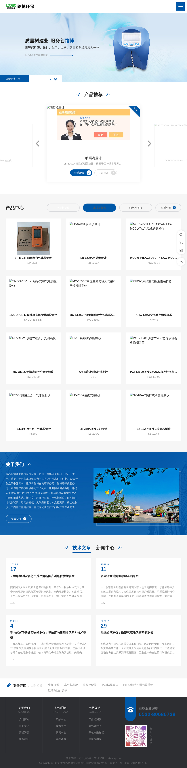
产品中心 (61, 719)
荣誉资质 (24, 732)
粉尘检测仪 (95, 739)
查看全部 (166, 207)
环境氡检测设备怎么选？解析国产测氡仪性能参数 (42, 576)
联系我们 (24, 739)
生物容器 (53, 684)
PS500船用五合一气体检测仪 (33, 428)
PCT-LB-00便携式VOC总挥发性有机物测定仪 (154, 371)
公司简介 (24, 719)
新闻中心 (105, 547)
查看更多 (11, 78)
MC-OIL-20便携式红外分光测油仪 (33, 371)
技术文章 (81, 547)
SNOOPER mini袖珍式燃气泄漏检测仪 (33, 314)
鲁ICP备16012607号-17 (134, 762)
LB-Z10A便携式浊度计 (93, 428)
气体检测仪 (95, 719)
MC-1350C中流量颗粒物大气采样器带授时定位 (93, 314)
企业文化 (24, 725)
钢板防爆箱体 (110, 684)
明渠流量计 (93, 158)
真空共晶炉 (71, 684)
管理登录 (99, 758)
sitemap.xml (114, 758)
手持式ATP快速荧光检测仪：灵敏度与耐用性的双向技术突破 (48, 635)
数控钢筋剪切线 (57, 690)
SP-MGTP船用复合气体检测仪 (33, 257)
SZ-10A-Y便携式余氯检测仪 (154, 428)
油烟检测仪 (99, 207)
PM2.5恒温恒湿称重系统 (138, 684)
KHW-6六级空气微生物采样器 (154, 314)
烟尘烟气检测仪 (136, 207)
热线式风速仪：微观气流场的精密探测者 (127, 632)
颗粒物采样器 (96, 732)
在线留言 (61, 739)
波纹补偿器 (90, 684)
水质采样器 (63, 207)
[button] (50, 79)
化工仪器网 (85, 758)
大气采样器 (95, 725)
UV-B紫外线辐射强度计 (93, 371)
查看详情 (79, 172)
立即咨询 (103, 172)
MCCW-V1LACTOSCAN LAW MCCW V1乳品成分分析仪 (154, 257)
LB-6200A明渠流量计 (93, 257)
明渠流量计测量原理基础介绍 (120, 576)
